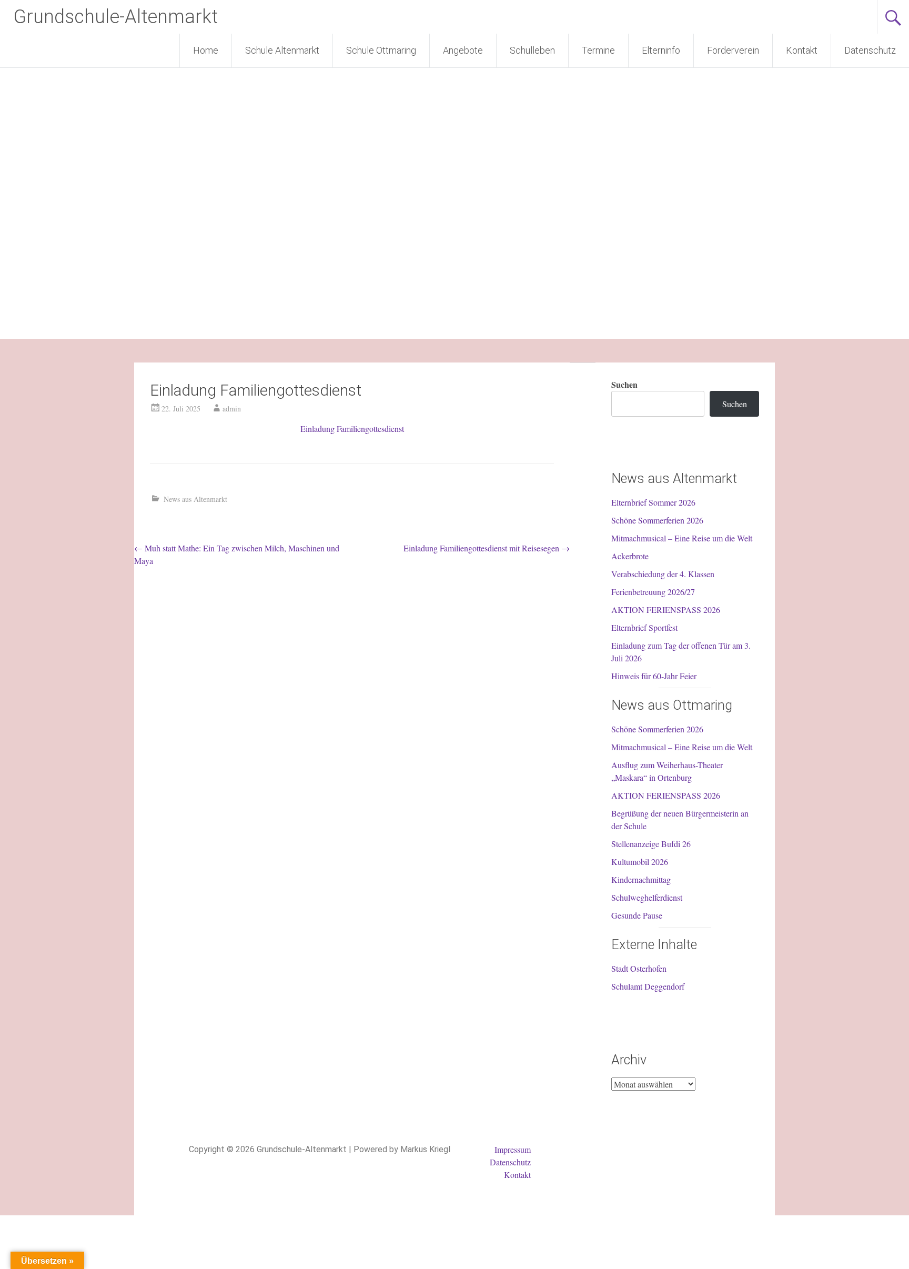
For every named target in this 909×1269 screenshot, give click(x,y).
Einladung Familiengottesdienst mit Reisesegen (486, 547)
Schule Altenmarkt (282, 50)
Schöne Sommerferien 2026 (657, 520)
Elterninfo (661, 50)
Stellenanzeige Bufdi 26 (651, 843)
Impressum (512, 1149)
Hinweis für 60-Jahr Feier (653, 675)
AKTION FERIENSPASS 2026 (665, 609)
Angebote (463, 50)
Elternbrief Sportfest (644, 627)
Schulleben (532, 50)
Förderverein (733, 50)
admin (232, 409)
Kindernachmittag (641, 879)
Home (205, 50)
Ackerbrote (630, 555)
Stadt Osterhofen (638, 968)
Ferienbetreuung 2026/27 (653, 591)
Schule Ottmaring (381, 50)
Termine (598, 50)
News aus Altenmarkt (195, 499)
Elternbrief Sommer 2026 (653, 502)
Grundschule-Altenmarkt (115, 17)
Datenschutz (870, 50)
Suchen (624, 384)
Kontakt (801, 50)
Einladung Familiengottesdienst (352, 428)
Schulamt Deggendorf (647, 986)
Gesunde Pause (636, 915)
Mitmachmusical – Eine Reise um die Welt (681, 537)
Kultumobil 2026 (639, 861)
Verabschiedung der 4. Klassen (662, 573)
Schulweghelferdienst (646, 897)
